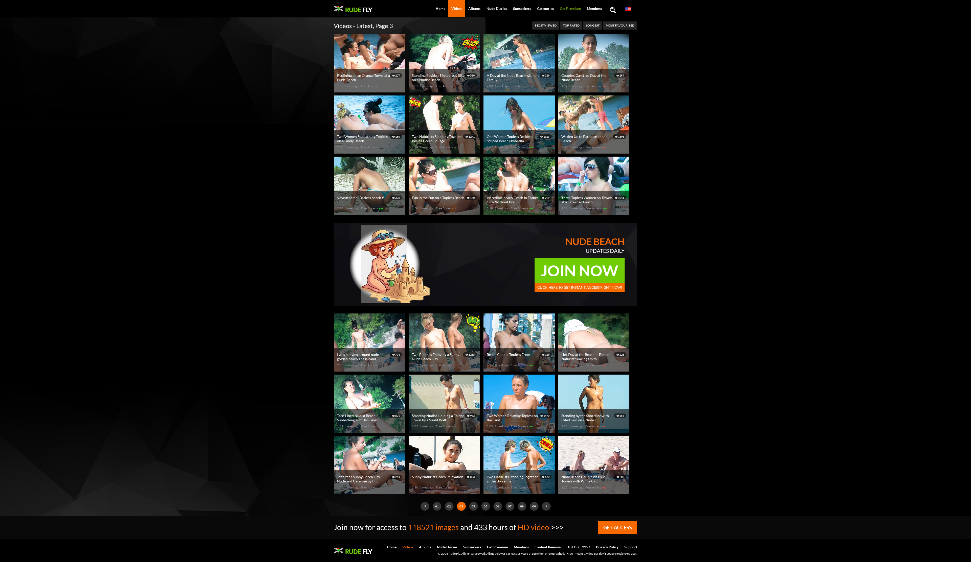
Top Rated (571, 25)
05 (485, 506)
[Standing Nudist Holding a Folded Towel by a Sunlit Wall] (445, 430)
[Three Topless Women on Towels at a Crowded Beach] (594, 212)
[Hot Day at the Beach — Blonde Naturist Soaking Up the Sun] (594, 369)
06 (497, 506)
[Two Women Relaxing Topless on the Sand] (519, 430)
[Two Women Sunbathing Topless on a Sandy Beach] (370, 151)
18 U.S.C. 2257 (578, 547)
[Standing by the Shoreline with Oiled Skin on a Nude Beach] (594, 430)
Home (440, 8)
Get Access (617, 527)
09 (534, 506)
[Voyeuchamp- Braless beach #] (370, 212)
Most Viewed (546, 25)
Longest (593, 25)
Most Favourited (620, 25)
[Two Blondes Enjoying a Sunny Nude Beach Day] (445, 369)
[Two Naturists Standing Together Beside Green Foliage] (445, 151)
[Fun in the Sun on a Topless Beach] (445, 212)
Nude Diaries (497, 8)
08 (522, 506)
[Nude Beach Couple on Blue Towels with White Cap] (594, 492)
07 (510, 506)
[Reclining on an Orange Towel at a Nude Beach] (370, 90)
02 (449, 506)
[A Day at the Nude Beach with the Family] (519, 90)
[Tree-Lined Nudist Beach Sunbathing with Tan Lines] (370, 430)
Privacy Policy (607, 547)
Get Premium (570, 8)
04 (473, 506)
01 (437, 506)
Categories (545, 8)
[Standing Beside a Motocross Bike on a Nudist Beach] (445, 90)
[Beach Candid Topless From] (519, 369)
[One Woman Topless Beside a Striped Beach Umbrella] (519, 151)
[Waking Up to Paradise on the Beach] (594, 151)
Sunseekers (522, 8)
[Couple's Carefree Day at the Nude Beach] (594, 90)
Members (594, 8)
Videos (456, 8)
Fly (358, 9)
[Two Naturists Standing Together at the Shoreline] (519, 492)
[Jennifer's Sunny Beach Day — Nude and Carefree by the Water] (370, 492)
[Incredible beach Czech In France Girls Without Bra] (519, 212)
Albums (474, 8)
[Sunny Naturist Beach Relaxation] (445, 492)
